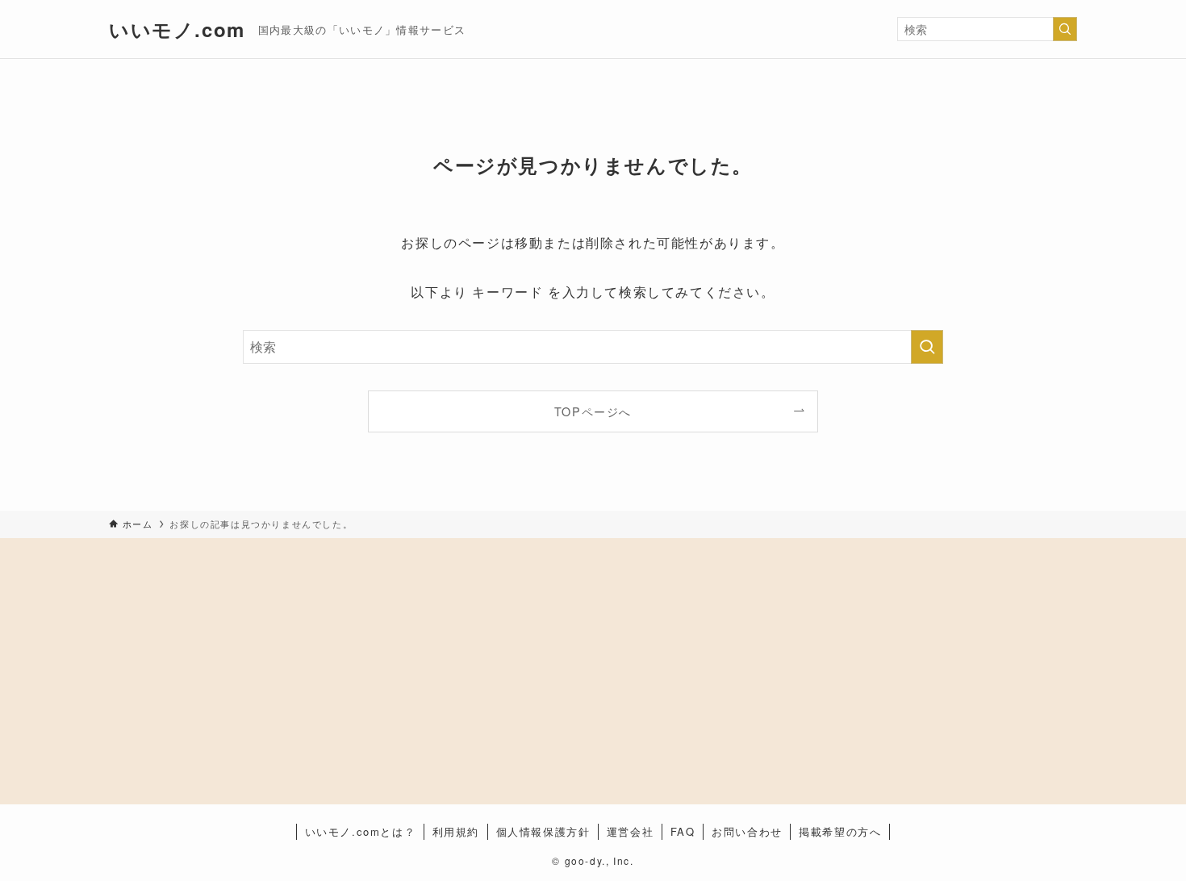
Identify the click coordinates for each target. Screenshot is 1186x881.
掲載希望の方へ (840, 831)
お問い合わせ (747, 831)
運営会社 (630, 831)
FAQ (682, 831)
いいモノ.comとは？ (360, 831)
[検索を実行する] (1065, 29)
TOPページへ (593, 411)
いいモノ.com (177, 29)
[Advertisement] (243, 665)
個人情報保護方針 (543, 831)
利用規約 (455, 831)
